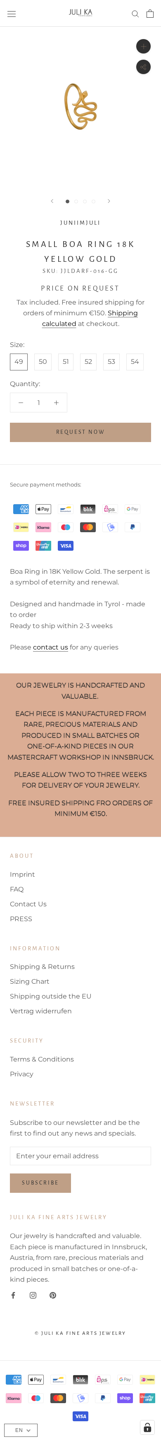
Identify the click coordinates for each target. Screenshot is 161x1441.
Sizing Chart (30, 981)
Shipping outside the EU (51, 996)
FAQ (17, 889)
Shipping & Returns (42, 967)
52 (88, 361)
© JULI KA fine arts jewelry (80, 1333)
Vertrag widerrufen (41, 1011)
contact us (50, 647)
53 (111, 361)
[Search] (135, 13)
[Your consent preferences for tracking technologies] (147, 1427)
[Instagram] (33, 1295)
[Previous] (52, 201)
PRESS (21, 919)
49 (18, 361)
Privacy (21, 1074)
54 (135, 361)
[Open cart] (150, 13)
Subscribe (40, 1183)
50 (43, 361)
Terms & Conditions (42, 1059)
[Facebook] (13, 1295)
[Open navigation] (11, 13)
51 (66, 361)
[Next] (109, 201)
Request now (80, 432)
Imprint (22, 874)
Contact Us (28, 904)
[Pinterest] (53, 1295)
